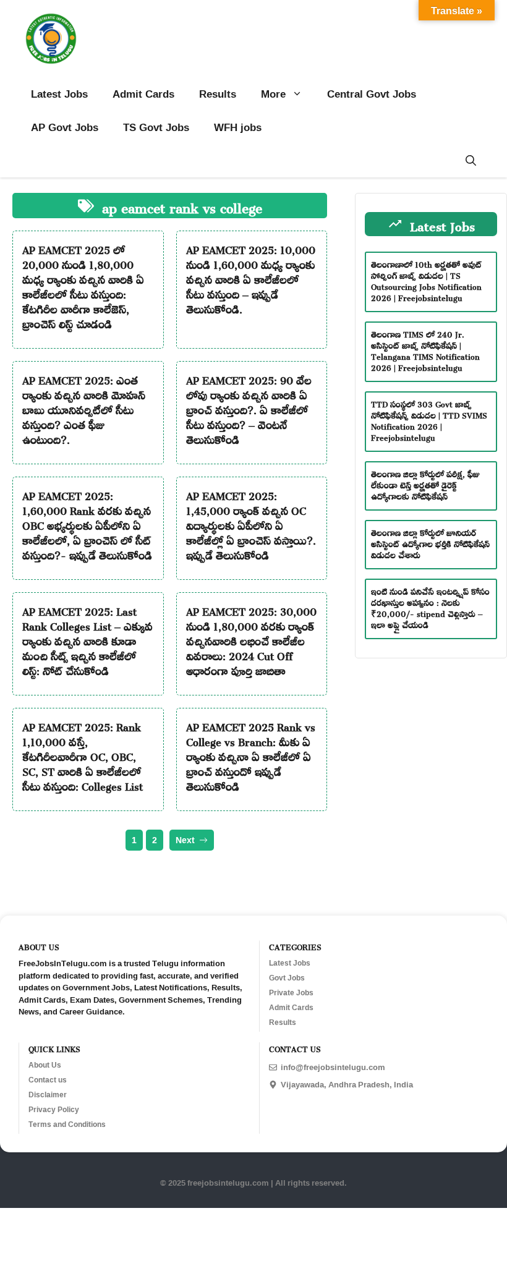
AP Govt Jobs (64, 127)
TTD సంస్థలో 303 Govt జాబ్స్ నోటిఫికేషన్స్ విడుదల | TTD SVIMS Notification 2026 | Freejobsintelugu (429, 419)
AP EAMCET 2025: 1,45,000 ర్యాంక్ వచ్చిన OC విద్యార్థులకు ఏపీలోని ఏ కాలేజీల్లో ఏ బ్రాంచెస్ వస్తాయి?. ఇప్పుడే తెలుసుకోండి (251, 524)
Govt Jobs (287, 978)
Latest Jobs (59, 93)
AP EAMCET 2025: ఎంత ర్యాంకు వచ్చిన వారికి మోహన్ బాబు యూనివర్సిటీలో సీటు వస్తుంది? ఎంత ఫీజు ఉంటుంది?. (83, 408)
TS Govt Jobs (156, 127)
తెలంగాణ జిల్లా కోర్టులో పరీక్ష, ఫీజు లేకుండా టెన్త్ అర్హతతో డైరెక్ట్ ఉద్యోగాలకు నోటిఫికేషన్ (425, 483)
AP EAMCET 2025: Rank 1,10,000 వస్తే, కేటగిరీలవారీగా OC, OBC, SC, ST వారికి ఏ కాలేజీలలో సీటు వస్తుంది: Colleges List (82, 755)
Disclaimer (47, 1094)
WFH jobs (238, 127)
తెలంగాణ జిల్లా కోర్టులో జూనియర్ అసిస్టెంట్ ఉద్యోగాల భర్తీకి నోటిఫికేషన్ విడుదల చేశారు (430, 542)
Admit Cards (143, 93)
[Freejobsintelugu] (51, 38)
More (273, 93)
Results (217, 93)
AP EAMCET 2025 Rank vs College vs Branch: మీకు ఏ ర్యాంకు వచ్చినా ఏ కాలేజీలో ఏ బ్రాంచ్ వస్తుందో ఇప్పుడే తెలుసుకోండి (250, 755)
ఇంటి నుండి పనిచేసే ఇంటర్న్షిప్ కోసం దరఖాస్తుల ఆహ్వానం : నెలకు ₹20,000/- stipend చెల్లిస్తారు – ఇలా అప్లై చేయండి (430, 606)
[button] (470, 160)
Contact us (47, 1080)
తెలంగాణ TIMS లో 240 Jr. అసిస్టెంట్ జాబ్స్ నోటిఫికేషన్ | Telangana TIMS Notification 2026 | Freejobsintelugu (425, 349)
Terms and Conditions (67, 1124)
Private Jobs (291, 992)
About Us (44, 1065)
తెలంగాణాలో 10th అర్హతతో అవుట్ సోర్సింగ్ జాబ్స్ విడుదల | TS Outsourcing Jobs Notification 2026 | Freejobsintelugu (426, 279)
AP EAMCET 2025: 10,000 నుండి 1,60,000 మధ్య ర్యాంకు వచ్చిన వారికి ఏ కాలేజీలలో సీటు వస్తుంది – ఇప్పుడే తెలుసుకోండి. (250, 277)
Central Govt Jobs (371, 93)
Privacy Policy (53, 1109)
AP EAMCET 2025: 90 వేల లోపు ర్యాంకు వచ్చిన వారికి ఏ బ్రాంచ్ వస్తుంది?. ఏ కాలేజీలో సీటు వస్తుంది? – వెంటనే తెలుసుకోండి (249, 408)
